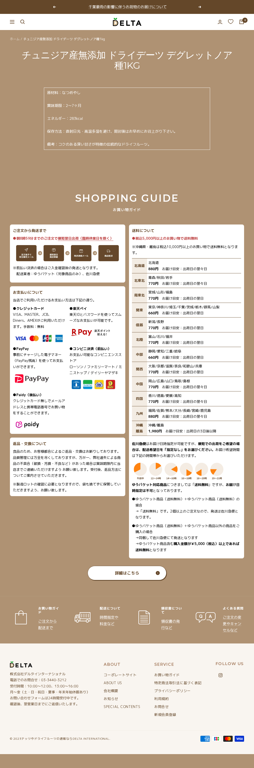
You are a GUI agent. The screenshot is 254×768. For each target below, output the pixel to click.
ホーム (15, 39)
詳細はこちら (127, 573)
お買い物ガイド (167, 674)
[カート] (241, 22)
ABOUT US (113, 682)
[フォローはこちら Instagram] (220, 675)
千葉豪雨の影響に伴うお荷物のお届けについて (128, 6)
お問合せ (161, 706)
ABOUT (112, 664)
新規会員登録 (165, 714)
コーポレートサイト (120, 674)
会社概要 (111, 690)
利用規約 (161, 698)
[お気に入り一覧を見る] (230, 21)
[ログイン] (220, 22)
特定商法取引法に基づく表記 (178, 682)
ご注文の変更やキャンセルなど (232, 624)
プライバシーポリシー (172, 690)
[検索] (22, 22)
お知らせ (111, 698)
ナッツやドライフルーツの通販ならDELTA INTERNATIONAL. (66, 738)
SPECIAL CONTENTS (122, 706)
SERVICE (164, 664)
